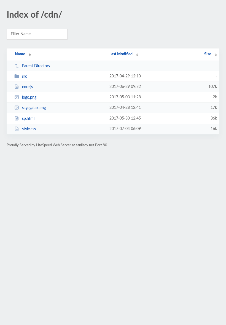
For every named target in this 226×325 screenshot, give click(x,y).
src (24, 76)
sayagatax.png (34, 108)
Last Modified (121, 54)
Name (20, 54)
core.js (27, 87)
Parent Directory (36, 66)
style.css (29, 129)
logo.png (29, 97)
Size (207, 54)
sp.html (28, 119)
